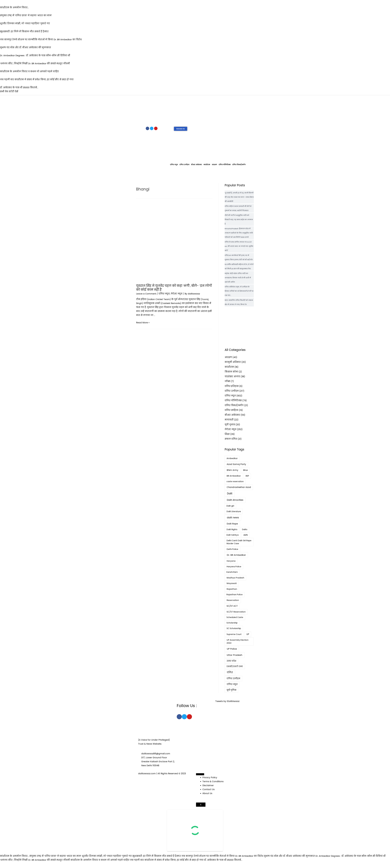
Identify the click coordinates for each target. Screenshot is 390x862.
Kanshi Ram (232, 572)
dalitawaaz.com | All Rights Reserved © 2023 (162, 773)
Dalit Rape (232, 523)
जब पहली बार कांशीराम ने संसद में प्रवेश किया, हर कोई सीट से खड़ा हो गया (166, 859)
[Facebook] (147, 128)
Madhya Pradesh (235, 577)
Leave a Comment (146, 293)
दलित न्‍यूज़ (174, 164)
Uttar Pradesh (234, 655)
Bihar (245, 470)
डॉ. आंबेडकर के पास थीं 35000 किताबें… (223, 859)
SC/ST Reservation (236, 611)
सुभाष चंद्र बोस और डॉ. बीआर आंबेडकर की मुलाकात (289, 855)
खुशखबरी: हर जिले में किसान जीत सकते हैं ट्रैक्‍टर (156, 855)
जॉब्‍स (227, 381)
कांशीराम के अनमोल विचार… (14, 855)
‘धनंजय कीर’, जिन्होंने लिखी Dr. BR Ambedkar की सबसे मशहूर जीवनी (35, 859)
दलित (230, 672)
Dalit (229, 493)
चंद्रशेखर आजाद (232, 376)
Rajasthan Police (234, 594)
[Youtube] (156, 128)
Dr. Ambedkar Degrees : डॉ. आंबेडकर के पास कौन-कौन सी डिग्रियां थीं (350, 855)
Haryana (231, 561)
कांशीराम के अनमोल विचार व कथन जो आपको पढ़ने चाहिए (99, 859)
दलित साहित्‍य (231, 410)
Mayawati (232, 583)
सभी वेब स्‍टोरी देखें (9, 91)
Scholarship (232, 622)
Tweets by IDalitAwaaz (227, 701)
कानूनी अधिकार (233, 362)
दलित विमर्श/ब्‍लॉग (239, 164)
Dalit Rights (232, 529)
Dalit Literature (234, 511)
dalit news (233, 517)
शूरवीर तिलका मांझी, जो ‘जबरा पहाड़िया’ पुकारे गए (107, 855)
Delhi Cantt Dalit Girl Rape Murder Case (239, 542)
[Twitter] (151, 128)
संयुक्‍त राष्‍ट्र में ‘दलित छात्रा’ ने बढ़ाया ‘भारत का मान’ (55, 855)
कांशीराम (207, 164)
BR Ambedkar (234, 475)
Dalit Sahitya (232, 535)
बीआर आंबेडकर (196, 164)
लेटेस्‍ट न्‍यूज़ (176, 293)
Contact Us (208, 789)
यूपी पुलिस (231, 690)
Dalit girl (230, 506)
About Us (207, 793)
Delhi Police (232, 549)
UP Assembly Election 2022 (237, 641)
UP (247, 634)
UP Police (232, 648)
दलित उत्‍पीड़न (184, 164)
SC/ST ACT (232, 605)
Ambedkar (232, 458)
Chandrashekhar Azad (239, 487)
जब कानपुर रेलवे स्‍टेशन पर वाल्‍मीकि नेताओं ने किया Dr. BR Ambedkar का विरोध (222, 855)
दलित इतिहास (232, 386)
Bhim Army (232, 470)
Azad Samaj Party (236, 464)
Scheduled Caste (234, 617)
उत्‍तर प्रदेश (231, 660)
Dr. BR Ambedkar (236, 555)
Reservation (233, 600)
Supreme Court (234, 634)
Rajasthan (232, 589)
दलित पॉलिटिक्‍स (225, 164)
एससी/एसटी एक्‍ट (234, 666)
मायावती (229, 419)
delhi (245, 535)
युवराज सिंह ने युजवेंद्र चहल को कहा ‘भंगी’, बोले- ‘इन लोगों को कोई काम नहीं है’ (174, 287)
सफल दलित (231, 438)
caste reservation (235, 481)
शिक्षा (227, 434)
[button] (180, 129)
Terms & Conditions (213, 781)
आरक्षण (214, 164)
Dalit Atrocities (235, 500)
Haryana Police (234, 566)
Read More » (143, 322)
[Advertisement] (195, 110)
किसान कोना (231, 371)
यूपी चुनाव (230, 424)
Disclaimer (208, 785)
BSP (247, 476)
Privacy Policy (209, 777)
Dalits (244, 529)
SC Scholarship (234, 628)
